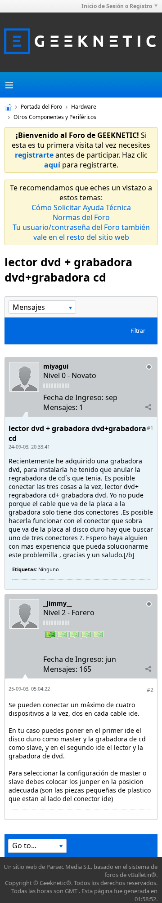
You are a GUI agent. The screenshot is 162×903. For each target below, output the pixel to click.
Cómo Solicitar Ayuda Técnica (81, 207)
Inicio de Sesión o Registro (116, 6)
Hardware (83, 106)
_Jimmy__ (57, 603)
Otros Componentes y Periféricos (55, 117)
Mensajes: (60, 407)
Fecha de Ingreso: (73, 397)
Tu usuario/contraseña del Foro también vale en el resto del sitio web (81, 232)
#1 (150, 428)
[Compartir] (148, 407)
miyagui (55, 366)
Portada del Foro (41, 106)
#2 (150, 690)
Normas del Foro (81, 217)
